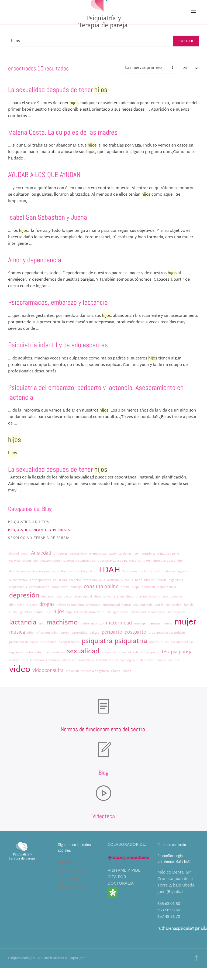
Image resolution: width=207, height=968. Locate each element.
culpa (136, 587)
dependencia (167, 587)
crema (125, 587)
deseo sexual (83, 597)
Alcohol (13, 554)
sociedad (124, 652)
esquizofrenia (143, 605)
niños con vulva (47, 633)
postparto (135, 632)
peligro (94, 633)
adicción (156, 572)
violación (72, 671)
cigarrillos (176, 580)
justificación (176, 612)
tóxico (161, 660)
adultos (169, 572)
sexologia (58, 652)
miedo (167, 624)
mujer (185, 622)
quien (165, 642)
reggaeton (16, 652)
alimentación (18, 580)
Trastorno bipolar (135, 572)
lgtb (41, 624)
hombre (95, 612)
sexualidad (83, 652)
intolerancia (156, 612)
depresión (24, 596)
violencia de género (95, 671)
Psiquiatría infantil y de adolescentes (58, 345)
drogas (46, 604)
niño (30, 633)
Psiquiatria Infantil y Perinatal (40, 530)
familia (189, 605)
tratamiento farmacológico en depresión (125, 660)
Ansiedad (41, 553)
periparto (112, 632)
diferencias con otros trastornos (159, 597)
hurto (107, 612)
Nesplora (148, 554)
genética (26, 612)
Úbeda (115, 671)
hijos (58, 612)
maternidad (119, 623)
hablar (39, 612)
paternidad (79, 633)
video (19, 670)
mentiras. (154, 624)
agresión (183, 572)
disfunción (17, 605)
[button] (193, 12)
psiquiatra (97, 641)
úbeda (126, 671)
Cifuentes (60, 554)
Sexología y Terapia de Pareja (39, 538)
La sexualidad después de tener (57, 89)
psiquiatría (131, 641)
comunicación (39, 587)
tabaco (138, 652)
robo (29, 652)
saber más (42, 652)
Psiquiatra (88, 572)
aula (102, 580)
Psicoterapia (70, 572)
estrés (159, 605)
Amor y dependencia (34, 260)
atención (75, 580)
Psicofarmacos (19, 572)
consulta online (101, 587)
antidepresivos (40, 580)
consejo (76, 587)
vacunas (174, 660)
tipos (24, 660)
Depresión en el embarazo (88, 554)
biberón (150, 580)
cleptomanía (18, 587)
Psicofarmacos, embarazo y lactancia (58, 302)
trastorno (37, 660)
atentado (90, 580)
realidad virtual (182, 642)
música (17, 632)
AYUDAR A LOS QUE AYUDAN (44, 174)
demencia (149, 587)
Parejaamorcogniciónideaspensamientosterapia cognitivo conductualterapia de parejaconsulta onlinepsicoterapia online (95, 561)
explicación (173, 605)
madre (84, 624)
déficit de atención (70, 605)
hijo (48, 612)
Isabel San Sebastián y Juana (47, 217)
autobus (127, 580)
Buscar (185, 41)
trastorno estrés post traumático (70, 660)
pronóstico (48, 642)
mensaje (140, 624)
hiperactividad (76, 612)
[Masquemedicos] (128, 857)
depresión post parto (56, 597)
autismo (113, 580)
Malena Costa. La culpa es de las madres (63, 132)
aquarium (60, 580)
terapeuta (152, 652)
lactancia (22, 623)
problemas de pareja (23, 642)
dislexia (32, 605)
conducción (59, 587)
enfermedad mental (116, 605)
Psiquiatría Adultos (28, 522)
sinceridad (108, 652)
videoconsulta (48, 671)
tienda (13, 660)
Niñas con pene (168, 554)
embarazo (93, 605)
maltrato (97, 624)
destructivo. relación (109, 597)
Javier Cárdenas (120, 554)
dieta (129, 597)
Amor (25, 554)
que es (153, 642)
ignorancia (120, 612)
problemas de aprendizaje (167, 633)
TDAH (109, 570)
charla (162, 580)
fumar (13, 612)
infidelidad (138, 612)
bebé (138, 580)
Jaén (136, 554)
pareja (64, 633)
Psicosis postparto (45, 572)
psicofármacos (69, 642)
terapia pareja (177, 652)
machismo (62, 623)
